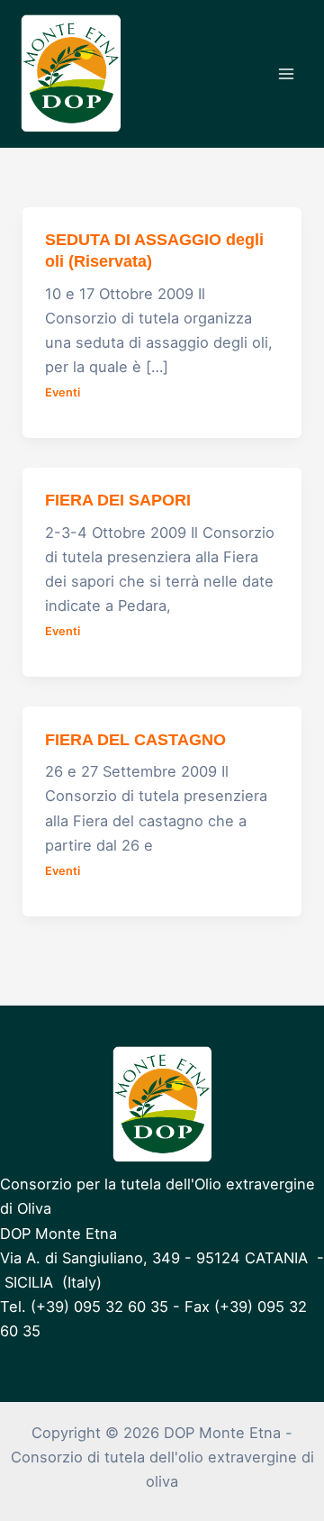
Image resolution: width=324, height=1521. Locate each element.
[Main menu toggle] (286, 74)
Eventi (62, 392)
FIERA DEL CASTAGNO (135, 739)
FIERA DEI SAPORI (118, 499)
